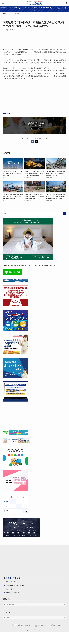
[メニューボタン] (3, 3)
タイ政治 (7, 113)
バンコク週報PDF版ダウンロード (40, 625)
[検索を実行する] (64, 213)
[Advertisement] (33, 37)
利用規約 (59, 625)
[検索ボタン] (66, 3)
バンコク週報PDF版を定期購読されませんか (19, 625)
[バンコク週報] (34, 3)
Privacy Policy (34, 627)
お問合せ (53, 625)
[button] (32, 141)
